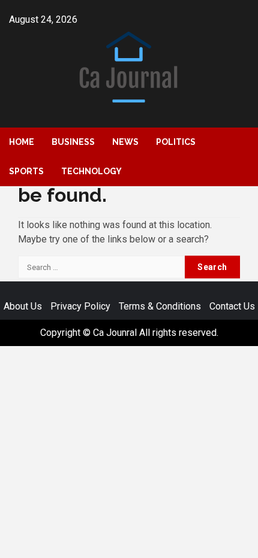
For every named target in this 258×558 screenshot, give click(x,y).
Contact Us (232, 306)
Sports (26, 171)
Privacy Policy (80, 306)
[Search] (240, 142)
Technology (91, 171)
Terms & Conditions (160, 306)
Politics (176, 142)
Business (73, 142)
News (125, 142)
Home (21, 142)
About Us (23, 306)
